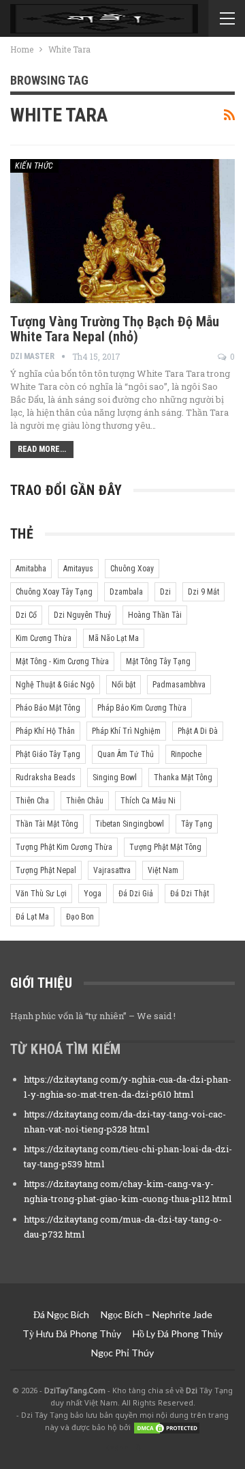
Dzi (165, 592)
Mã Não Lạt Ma (113, 638)
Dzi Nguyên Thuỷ (82, 615)
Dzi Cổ (26, 615)
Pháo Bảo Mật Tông (48, 708)
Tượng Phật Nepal (46, 870)
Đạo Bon (80, 917)
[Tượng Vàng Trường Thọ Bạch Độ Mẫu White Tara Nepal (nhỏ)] (122, 231)
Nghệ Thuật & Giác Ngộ (55, 684)
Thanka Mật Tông (183, 777)
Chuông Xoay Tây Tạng (54, 592)
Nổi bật (123, 684)
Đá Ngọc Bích (61, 1314)
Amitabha (31, 568)
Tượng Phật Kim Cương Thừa (64, 847)
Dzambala (126, 592)
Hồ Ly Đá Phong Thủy (178, 1333)
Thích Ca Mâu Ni (148, 800)
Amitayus (78, 568)
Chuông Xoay (132, 568)
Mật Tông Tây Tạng (158, 661)
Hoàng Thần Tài (155, 615)
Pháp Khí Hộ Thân (45, 731)
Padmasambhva (179, 684)
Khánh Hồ (123, 1447)
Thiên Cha (32, 800)
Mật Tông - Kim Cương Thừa (62, 661)
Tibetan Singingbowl (129, 824)
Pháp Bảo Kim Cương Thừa (141, 708)
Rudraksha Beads (46, 777)
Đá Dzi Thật (189, 893)
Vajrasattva (112, 870)
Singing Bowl (115, 777)
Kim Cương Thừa (43, 638)
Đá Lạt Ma (32, 917)
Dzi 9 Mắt (203, 592)
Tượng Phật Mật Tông (165, 847)
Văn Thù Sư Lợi (41, 893)
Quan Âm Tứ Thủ (125, 754)
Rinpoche (186, 754)
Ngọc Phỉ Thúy (122, 1352)
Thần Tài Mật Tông (47, 824)
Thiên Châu (84, 800)
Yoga (92, 893)
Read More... (42, 449)
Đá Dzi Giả (135, 893)
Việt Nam (163, 870)
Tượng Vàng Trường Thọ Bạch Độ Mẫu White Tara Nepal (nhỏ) (114, 329)
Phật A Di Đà (198, 731)
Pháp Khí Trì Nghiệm (126, 731)
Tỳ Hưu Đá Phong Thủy (71, 1333)
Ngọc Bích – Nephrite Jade (156, 1314)
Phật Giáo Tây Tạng (48, 754)
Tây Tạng (196, 824)
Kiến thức (34, 166)
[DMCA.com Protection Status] (167, 1427)
